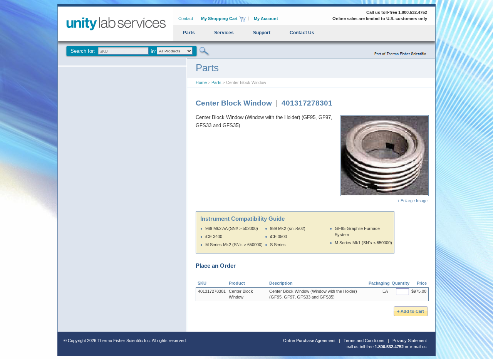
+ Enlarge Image (413, 200)
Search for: (82, 51)
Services (224, 32)
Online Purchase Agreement (309, 340)
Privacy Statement (409, 340)
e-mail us (418, 346)
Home (201, 82)
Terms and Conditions (364, 340)
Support (261, 32)
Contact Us (302, 32)
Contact (185, 18)
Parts (189, 32)
